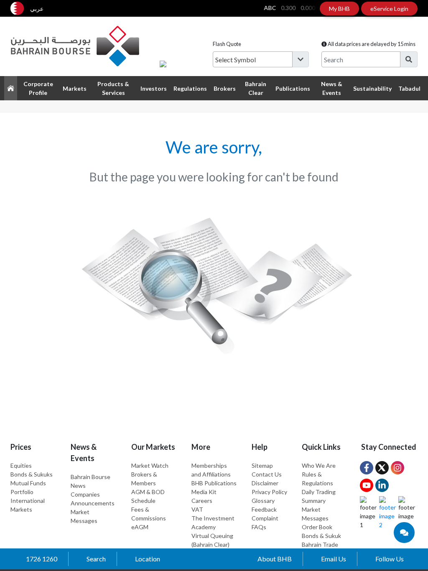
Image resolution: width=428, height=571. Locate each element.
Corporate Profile (38, 88)
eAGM (139, 526)
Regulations (190, 88)
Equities (21, 465)
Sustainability (372, 88)
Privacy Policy (269, 491)
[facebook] (366, 467)
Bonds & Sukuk (321, 535)
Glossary (263, 500)
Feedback (264, 509)
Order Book (317, 526)
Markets (75, 88)
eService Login (389, 8)
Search (96, 559)
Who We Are (319, 465)
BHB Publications (214, 483)
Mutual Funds (28, 483)
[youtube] (366, 485)
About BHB (274, 559)
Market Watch (149, 465)
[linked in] (382, 485)
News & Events (331, 88)
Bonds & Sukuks (31, 474)
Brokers (225, 88)
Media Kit (204, 491)
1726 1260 (41, 559)
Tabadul (409, 88)
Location (147, 559)
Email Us (333, 559)
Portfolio (21, 491)
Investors (153, 88)
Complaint (265, 518)
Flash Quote (227, 44)
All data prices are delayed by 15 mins (371, 44)
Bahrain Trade (320, 544)
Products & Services (113, 88)
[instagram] (397, 467)
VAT (197, 509)
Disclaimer (265, 483)
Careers (201, 500)
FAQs (259, 526)
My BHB (339, 8)
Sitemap (262, 465)
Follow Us (389, 559)
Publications (292, 88)
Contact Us (267, 474)
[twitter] (382, 467)
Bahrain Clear (255, 88)
